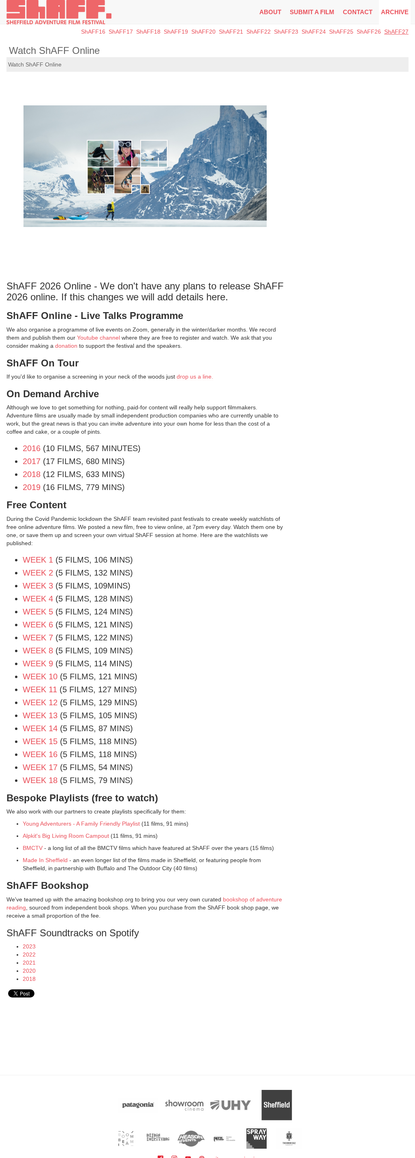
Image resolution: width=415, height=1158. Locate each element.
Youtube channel (98, 337)
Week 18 (40, 780)
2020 (29, 970)
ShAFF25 (341, 31)
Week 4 (38, 598)
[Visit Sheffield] (277, 1105)
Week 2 (38, 572)
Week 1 (38, 559)
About (270, 12)
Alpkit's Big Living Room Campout (66, 836)
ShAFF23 (286, 31)
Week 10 (40, 676)
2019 (32, 487)
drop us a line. (195, 376)
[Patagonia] (138, 1105)
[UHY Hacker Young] (230, 1105)
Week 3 (38, 585)
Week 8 (38, 650)
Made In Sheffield (46, 860)
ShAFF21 (231, 31)
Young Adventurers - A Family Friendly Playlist (81, 823)
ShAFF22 (258, 31)
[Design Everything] (158, 1138)
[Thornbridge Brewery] (289, 1138)
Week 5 (38, 611)
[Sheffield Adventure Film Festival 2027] (58, 12)
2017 (32, 461)
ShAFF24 (314, 31)
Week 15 (40, 741)
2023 (29, 946)
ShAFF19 (176, 31)
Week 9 (38, 663)
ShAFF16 (93, 31)
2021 (29, 962)
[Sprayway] (256, 1138)
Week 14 (40, 728)
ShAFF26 (369, 31)
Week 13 (40, 715)
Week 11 (40, 689)
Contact (357, 12)
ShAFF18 (148, 31)
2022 (29, 954)
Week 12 (40, 702)
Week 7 (38, 637)
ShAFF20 (203, 31)
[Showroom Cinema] (184, 1105)
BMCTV (33, 848)
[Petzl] (223, 1138)
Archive (395, 12)
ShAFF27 (396, 31)
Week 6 (38, 624)
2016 (32, 448)
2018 (32, 474)
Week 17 (40, 767)
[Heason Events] (191, 1138)
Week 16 (40, 754)
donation (66, 345)
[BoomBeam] (125, 1138)
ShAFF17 (121, 31)
